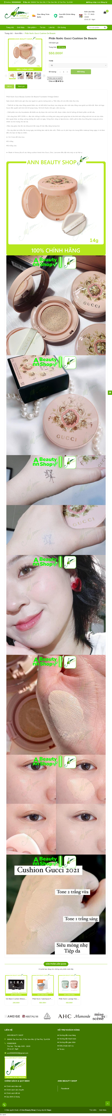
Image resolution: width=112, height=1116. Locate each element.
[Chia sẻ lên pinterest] (61, 81)
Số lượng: (53, 72)
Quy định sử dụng (13, 1097)
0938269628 (16, 2)
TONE (51, 61)
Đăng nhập (92, 2)
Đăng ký (104, 2)
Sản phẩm (32, 27)
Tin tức (42, 27)
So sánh (3, 1114)
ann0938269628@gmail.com (17, 1053)
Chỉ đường (62, 27)
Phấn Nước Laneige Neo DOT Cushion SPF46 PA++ (78, 999)
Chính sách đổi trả (13, 1093)
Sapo (49, 1110)
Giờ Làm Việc (89, 12)
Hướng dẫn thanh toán (67, 1039)
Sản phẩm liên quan (56, 964)
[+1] (63, 81)
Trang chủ (10, 27)
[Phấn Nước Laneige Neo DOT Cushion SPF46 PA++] (69, 985)
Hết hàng (81, 72)
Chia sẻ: (52, 81)
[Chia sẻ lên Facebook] (57, 81)
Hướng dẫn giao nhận (67, 1042)
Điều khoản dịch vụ (66, 1046)
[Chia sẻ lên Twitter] (59, 81)
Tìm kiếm (92, 1110)
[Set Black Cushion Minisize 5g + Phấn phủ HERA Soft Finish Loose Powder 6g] (16, 985)
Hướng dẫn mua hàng (67, 1035)
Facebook (65, 1089)
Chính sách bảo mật (13, 1086)
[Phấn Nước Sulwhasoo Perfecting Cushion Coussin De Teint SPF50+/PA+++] (42, 985)
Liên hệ (51, 27)
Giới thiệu (20, 27)
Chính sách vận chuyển (15, 1090)
